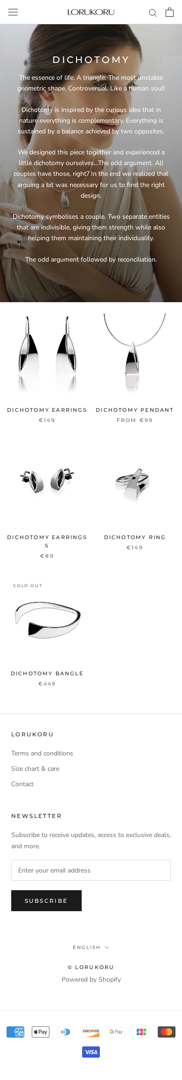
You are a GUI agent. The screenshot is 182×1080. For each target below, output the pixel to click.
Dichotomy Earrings (47, 410)
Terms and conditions (42, 753)
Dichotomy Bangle (47, 673)
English (87, 947)
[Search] (153, 12)
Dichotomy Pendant (135, 410)
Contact (22, 784)
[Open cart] (170, 12)
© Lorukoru (91, 967)
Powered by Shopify (91, 979)
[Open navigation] (13, 12)
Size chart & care (35, 768)
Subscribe (46, 900)
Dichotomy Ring (135, 537)
